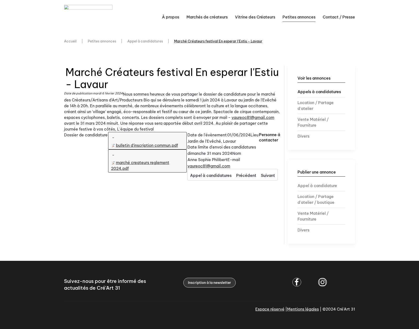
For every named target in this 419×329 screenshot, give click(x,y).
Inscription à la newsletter (209, 282)
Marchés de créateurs (207, 17)
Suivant (268, 175)
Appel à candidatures (211, 175)
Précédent (246, 175)
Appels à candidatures (319, 91)
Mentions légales (303, 309)
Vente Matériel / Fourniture (313, 122)
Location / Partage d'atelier (316, 105)
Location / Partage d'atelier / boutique (316, 199)
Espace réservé (269, 309)
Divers (303, 136)
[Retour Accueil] (89, 17)
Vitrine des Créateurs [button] (255, 17)
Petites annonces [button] (298, 17)
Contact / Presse (339, 17)
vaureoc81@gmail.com (253, 117)
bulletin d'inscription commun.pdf (147, 145)
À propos (170, 17)
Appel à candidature (317, 185)
